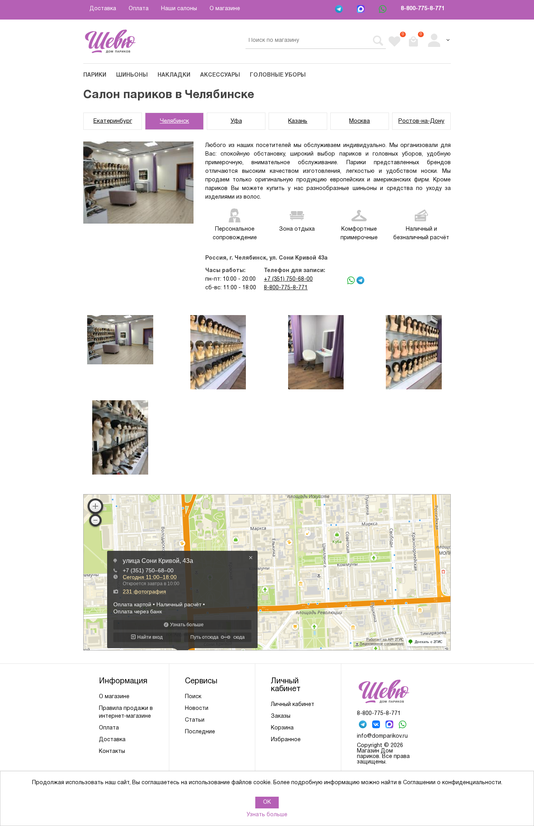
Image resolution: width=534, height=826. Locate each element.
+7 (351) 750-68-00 (288, 279)
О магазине (225, 8)
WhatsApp (383, 9)
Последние (200, 732)
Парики (94, 75)
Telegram (339, 9)
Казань (297, 121)
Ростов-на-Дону (421, 121)
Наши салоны (179, 8)
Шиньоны (132, 75)
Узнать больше (267, 814)
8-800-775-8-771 (422, 8)
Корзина (282, 728)
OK (267, 802)
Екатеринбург (112, 121)
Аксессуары (220, 75)
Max (361, 9)
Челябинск (174, 121)
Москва (359, 121)
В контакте (377, 725)
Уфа (236, 121)
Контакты (112, 751)
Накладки (174, 75)
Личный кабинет (292, 704)
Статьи (194, 720)
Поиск (193, 696)
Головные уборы (278, 75)
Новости (196, 708)
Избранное (286, 739)
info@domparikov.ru (382, 736)
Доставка (103, 8)
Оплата (139, 8)
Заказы (280, 716)
